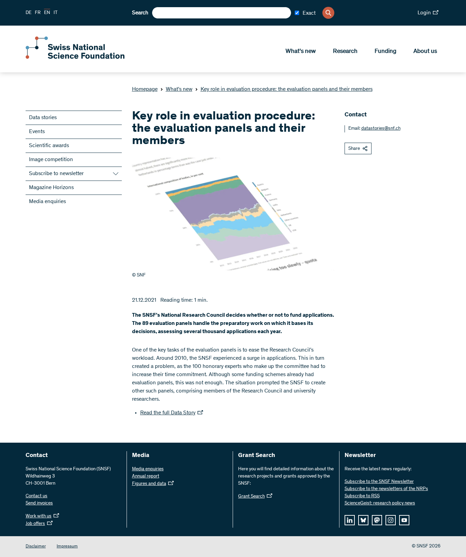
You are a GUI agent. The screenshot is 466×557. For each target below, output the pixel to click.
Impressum (67, 546)
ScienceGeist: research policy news (380, 503)
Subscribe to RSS (362, 496)
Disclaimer (36, 546)
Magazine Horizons (51, 187)
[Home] (75, 57)
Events (37, 131)
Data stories (43, 117)
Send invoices (39, 503)
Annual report (145, 476)
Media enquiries (47, 201)
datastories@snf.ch (381, 128)
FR (38, 13)
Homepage (145, 89)
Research (345, 51)
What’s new (301, 51)
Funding (385, 51)
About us (425, 51)
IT (56, 13)
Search (140, 13)
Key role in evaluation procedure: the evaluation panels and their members (287, 89)
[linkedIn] (350, 520)
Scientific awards (49, 145)
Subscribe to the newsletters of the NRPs (386, 489)
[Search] (328, 13)
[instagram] (390, 520)
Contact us (36, 496)
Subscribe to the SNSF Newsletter (379, 482)
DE (28, 13)
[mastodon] (377, 520)
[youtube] (404, 520)
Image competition (51, 159)
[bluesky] (363, 520)
